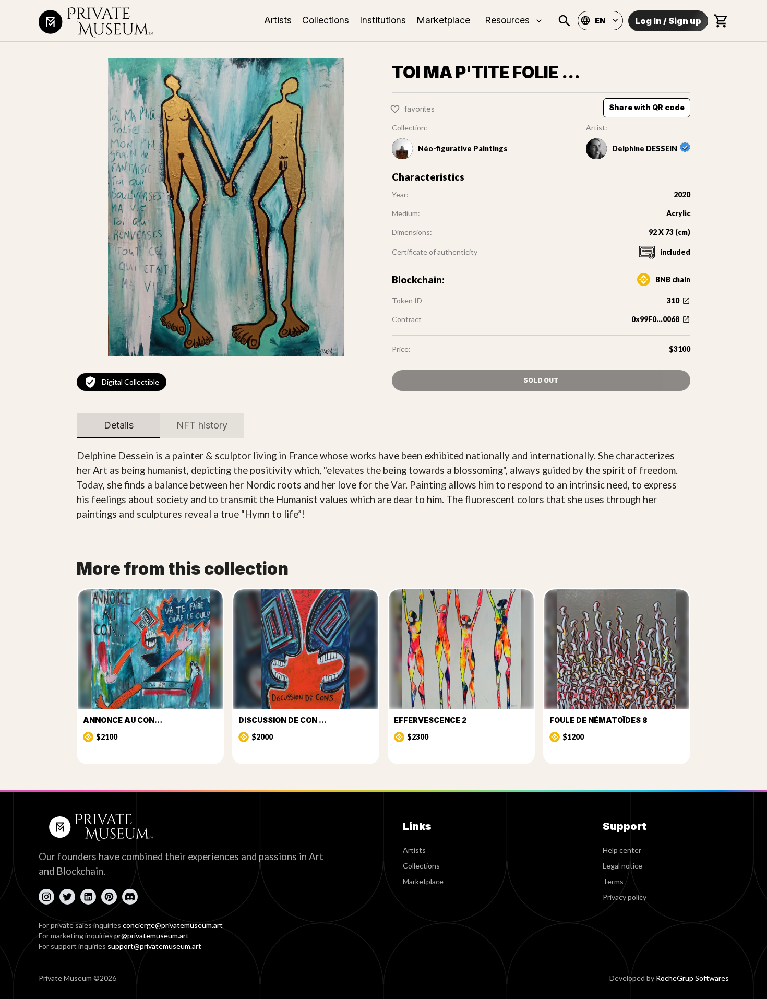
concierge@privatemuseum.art (173, 925)
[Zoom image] (226, 207)
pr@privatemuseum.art (151, 935)
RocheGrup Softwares (692, 977)
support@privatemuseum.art (154, 946)
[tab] (118, 425)
